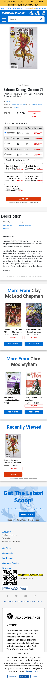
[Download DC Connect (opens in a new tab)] (24, 588)
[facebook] (7, 596)
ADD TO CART (13, 344)
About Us (6, 532)
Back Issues (33, 520)
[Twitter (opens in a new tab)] (16, 596)
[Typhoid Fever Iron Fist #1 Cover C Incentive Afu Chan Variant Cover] (13, 315)
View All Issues (23, 85)
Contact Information (9, 535)
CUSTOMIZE (12, 676)
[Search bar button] (41, 19)
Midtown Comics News (11, 541)
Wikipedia (6, 538)
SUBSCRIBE (27, 514)
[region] (5, 318)
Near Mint (11, 133)
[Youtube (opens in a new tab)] (25, 596)
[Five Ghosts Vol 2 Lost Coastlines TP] (34, 383)
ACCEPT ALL (24, 676)
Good (9, 154)
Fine (8, 143)
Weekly (11, 520)
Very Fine (11, 138)
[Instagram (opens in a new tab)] (35, 596)
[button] (31, 13)
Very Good (11, 149)
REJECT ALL (35, 676)
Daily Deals (21, 520)
